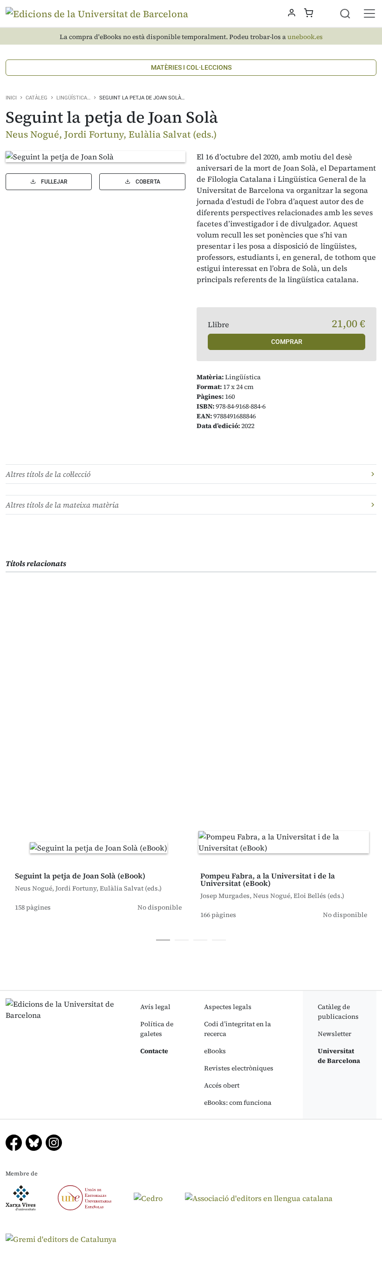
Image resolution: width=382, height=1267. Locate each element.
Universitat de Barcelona (339, 1055)
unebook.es (305, 36)
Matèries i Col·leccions (191, 67)
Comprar (286, 341)
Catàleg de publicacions (338, 1011)
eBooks (215, 1051)
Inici (11, 98)
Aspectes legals (228, 1006)
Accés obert (221, 1085)
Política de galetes (156, 1028)
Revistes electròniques (238, 1068)
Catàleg (37, 98)
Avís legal (155, 1006)
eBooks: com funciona (238, 1102)
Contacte (154, 1051)
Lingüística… (73, 98)
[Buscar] (350, 13)
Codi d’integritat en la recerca (237, 1028)
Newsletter (334, 1033)
